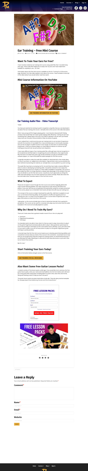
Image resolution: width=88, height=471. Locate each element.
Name (17, 402)
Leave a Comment (62, 53)
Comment (19, 385)
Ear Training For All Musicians (59, 71)
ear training (17, 369)
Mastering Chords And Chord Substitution (44, 280)
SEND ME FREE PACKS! (44, 313)
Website (18, 417)
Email (31, 305)
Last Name (32, 300)
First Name (32, 296)
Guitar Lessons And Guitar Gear (45, 53)
